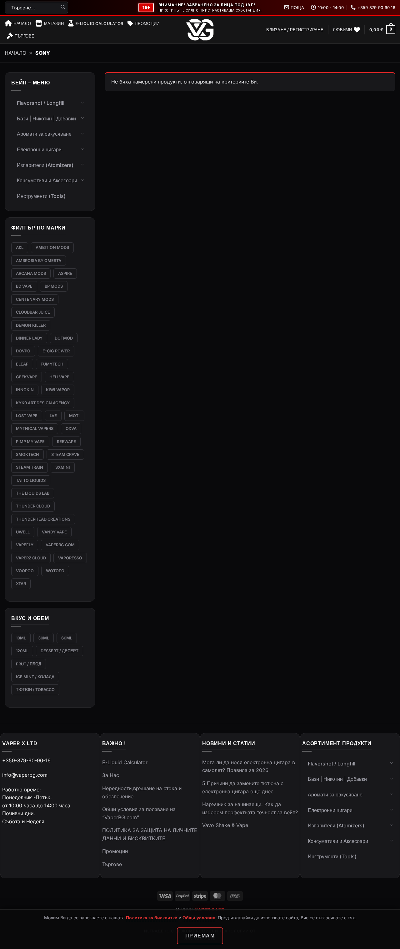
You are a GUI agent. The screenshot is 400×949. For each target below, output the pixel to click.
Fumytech (52, 364)
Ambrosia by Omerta (38, 260)
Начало (22, 23)
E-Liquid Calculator (99, 23)
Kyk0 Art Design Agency (43, 403)
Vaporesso (70, 558)
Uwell (23, 532)
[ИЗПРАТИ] (63, 7)
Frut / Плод (28, 664)
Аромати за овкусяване (44, 134)
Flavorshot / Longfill (40, 103)
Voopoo (25, 570)
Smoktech (27, 454)
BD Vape (24, 286)
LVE (53, 415)
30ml (43, 638)
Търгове (24, 35)
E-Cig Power (56, 351)
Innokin (25, 389)
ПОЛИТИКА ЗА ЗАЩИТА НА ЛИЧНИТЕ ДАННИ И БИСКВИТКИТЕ (149, 834)
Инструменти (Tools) (41, 196)
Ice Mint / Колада (35, 676)
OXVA (71, 428)
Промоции (147, 23)
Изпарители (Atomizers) (45, 165)
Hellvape (59, 377)
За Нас (110, 775)
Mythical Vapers (34, 428)
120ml (22, 651)
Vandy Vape (54, 532)
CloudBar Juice (33, 312)
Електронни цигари (39, 149)
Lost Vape (27, 415)
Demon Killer (31, 325)
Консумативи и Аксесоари (47, 180)
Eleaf (22, 364)
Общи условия (198, 917)
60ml (66, 638)
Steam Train (29, 467)
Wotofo (55, 570)
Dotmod (64, 338)
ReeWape (66, 441)
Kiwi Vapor (58, 389)
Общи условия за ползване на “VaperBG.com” (139, 813)
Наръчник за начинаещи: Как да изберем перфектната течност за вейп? (250, 808)
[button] (294, 29)
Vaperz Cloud (31, 558)
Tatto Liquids (31, 480)
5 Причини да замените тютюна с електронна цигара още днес (242, 787)
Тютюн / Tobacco (35, 689)
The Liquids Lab (32, 493)
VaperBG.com (60, 545)
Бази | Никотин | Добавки (46, 118)
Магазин (54, 23)
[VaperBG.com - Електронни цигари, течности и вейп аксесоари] (200, 30)
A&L (19, 247)
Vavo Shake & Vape (225, 825)
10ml (21, 638)
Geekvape (26, 377)
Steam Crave (65, 454)
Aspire (65, 273)
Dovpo (23, 351)
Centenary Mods (35, 299)
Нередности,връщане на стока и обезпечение (142, 792)
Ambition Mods (52, 247)
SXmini (62, 467)
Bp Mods (54, 286)
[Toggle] (82, 102)
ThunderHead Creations (43, 519)
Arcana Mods (31, 273)
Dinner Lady (29, 338)
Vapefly (24, 545)
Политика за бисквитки (152, 917)
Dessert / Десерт (59, 651)
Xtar (21, 583)
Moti (74, 415)
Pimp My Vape (30, 441)
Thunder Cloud (33, 506)
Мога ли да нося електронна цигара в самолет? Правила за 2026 (248, 766)
